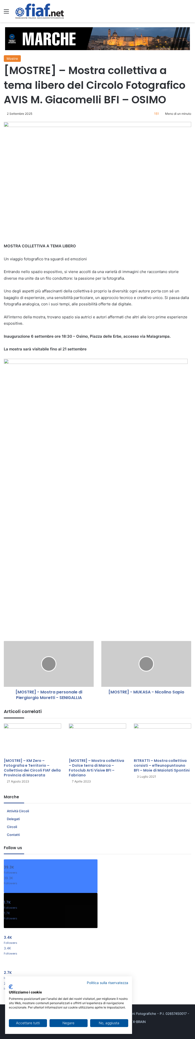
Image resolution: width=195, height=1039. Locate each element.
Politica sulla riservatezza (107, 983)
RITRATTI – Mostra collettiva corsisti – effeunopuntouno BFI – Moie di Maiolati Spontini (162, 765)
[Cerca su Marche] (188, 13)
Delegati (13, 819)
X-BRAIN (139, 1022)
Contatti (13, 835)
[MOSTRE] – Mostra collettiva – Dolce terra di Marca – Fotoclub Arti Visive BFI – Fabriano (96, 768)
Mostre (12, 58)
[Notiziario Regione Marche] (39, 11)
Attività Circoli (18, 811)
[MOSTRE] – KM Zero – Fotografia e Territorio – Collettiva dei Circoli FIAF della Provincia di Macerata (32, 768)
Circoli (12, 827)
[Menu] (6, 13)
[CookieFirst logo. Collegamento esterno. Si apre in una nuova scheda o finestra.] (11, 987)
